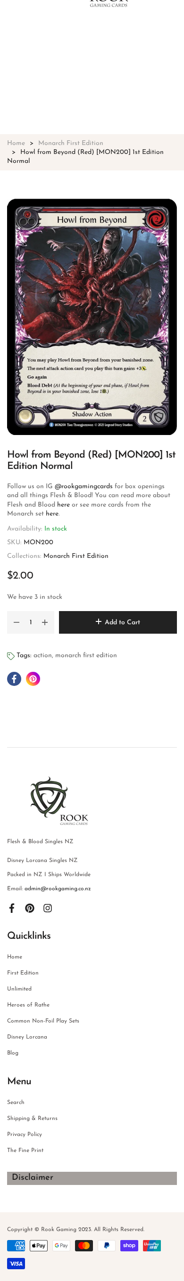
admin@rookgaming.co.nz (58, 889)
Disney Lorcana (27, 1037)
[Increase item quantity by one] (45, 622)
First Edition (23, 973)
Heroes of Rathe (28, 1005)
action (42, 655)
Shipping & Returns (32, 1118)
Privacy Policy (24, 1134)
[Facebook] (12, 907)
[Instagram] (47, 907)
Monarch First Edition (76, 556)
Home (14, 957)
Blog (12, 1053)
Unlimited (19, 989)
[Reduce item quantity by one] (16, 622)
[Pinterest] (29, 907)
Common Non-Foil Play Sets (43, 1021)
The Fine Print (25, 1150)
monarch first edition (86, 655)
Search (16, 1102)
